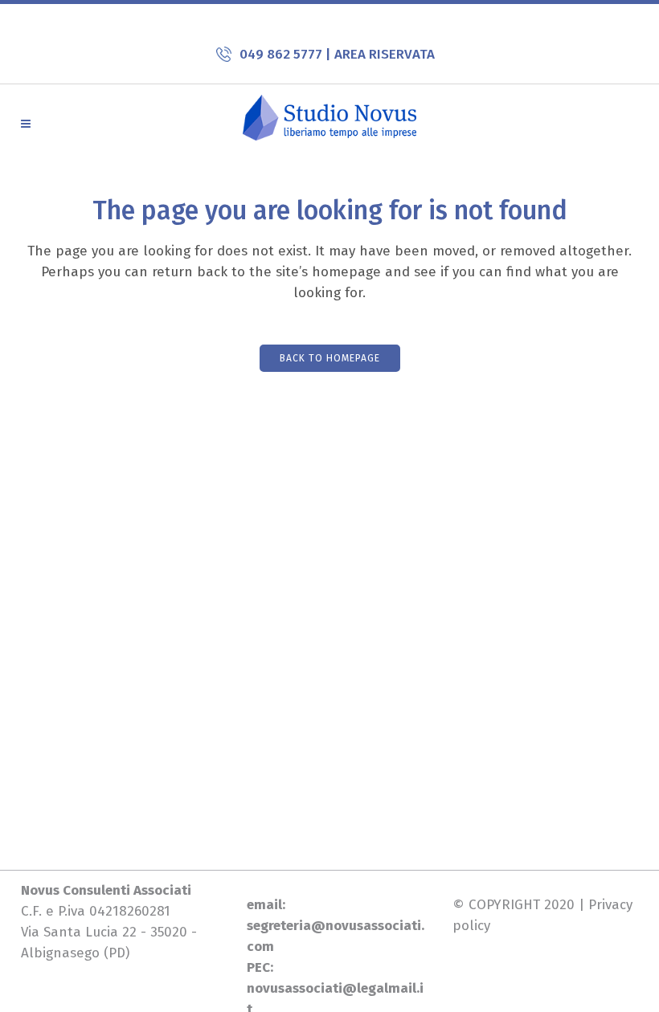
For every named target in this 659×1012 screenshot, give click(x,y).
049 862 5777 (282, 54)
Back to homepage (330, 358)
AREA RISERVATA (384, 54)
